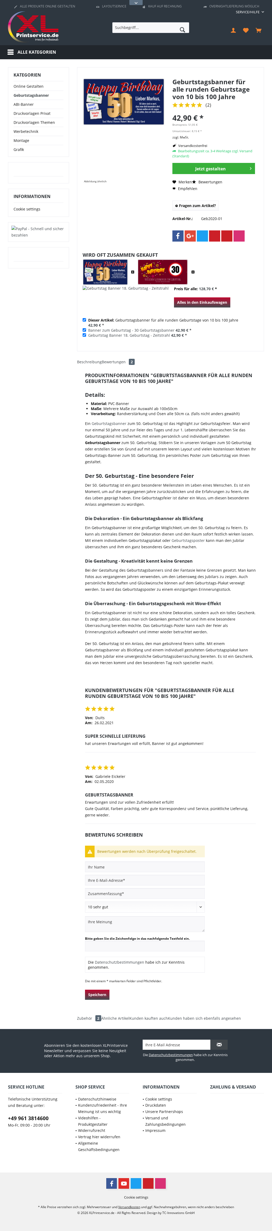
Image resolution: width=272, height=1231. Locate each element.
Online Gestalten (29, 86)
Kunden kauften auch (148, 1018)
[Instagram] (239, 236)
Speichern (97, 994)
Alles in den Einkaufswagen (202, 302)
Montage (21, 140)
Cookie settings (27, 209)
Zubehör (88, 1018)
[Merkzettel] (246, 30)
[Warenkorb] (258, 30)
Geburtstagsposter (188, 540)
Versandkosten (129, 1207)
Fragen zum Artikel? (197, 205)
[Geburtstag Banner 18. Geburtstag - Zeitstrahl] (126, 299)
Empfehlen (187, 188)
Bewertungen (209, 181)
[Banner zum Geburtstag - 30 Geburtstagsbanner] (162, 272)
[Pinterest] (214, 236)
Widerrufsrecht (91, 1130)
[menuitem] (248, 12)
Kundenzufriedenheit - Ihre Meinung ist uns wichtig (102, 1108)
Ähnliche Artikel (115, 1018)
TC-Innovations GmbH (178, 1213)
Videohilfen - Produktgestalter (93, 1121)
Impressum (155, 1130)
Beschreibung (89, 361)
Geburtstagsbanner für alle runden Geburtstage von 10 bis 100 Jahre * (163, 323)
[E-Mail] (226, 236)
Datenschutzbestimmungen (119, 962)
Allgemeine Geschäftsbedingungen (99, 1146)
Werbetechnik (26, 131)
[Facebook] (178, 236)
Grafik (19, 149)
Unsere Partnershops (164, 1111)
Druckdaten (155, 1105)
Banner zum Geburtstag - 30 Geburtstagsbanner (131, 330)
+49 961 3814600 (28, 1118)
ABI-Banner (24, 104)
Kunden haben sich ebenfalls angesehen (204, 1018)
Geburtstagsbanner (31, 95)
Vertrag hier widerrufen (99, 1136)
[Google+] (190, 236)
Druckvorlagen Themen (34, 122)
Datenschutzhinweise (97, 1099)
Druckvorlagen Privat (32, 113)
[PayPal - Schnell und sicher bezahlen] (38, 232)
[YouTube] (123, 1183)
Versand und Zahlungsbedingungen (165, 1121)
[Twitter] (202, 236)
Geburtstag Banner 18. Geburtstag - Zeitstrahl (129, 335)
